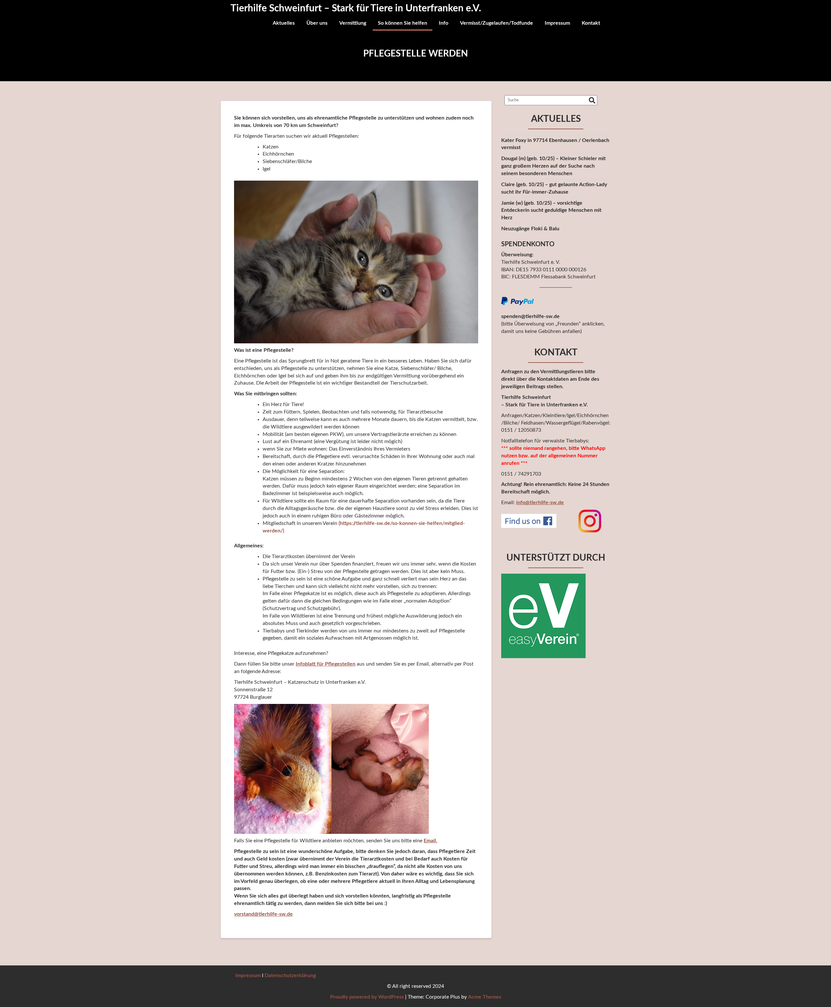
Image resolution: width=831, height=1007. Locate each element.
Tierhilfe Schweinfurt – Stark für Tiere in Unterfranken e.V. (355, 8)
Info (443, 23)
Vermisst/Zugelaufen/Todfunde (496, 23)
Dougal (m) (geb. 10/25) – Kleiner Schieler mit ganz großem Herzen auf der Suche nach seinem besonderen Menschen (553, 166)
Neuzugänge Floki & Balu (530, 228)
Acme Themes (484, 997)
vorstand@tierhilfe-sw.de (263, 914)
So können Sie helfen (402, 23)
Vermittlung (352, 23)
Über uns (317, 23)
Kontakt (591, 23)
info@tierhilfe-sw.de (540, 502)
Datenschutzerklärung (290, 975)
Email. (430, 840)
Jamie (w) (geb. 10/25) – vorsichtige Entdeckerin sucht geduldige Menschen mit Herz (551, 210)
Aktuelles (284, 23)
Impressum (557, 23)
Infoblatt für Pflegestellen (325, 664)
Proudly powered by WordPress (367, 997)
